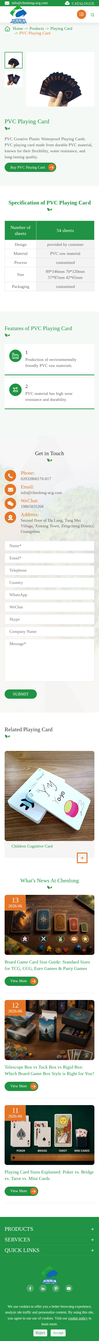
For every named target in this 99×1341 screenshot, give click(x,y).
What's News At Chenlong (49, 881)
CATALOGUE (83, 4)
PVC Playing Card (34, 33)
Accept (58, 1333)
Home (18, 28)
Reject (40, 1333)
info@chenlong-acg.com (30, 3)
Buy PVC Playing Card (31, 167)
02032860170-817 (36, 478)
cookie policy (78, 1318)
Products (36, 28)
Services (17, 1240)
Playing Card (61, 28)
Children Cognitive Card (32, 846)
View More (22, 981)
